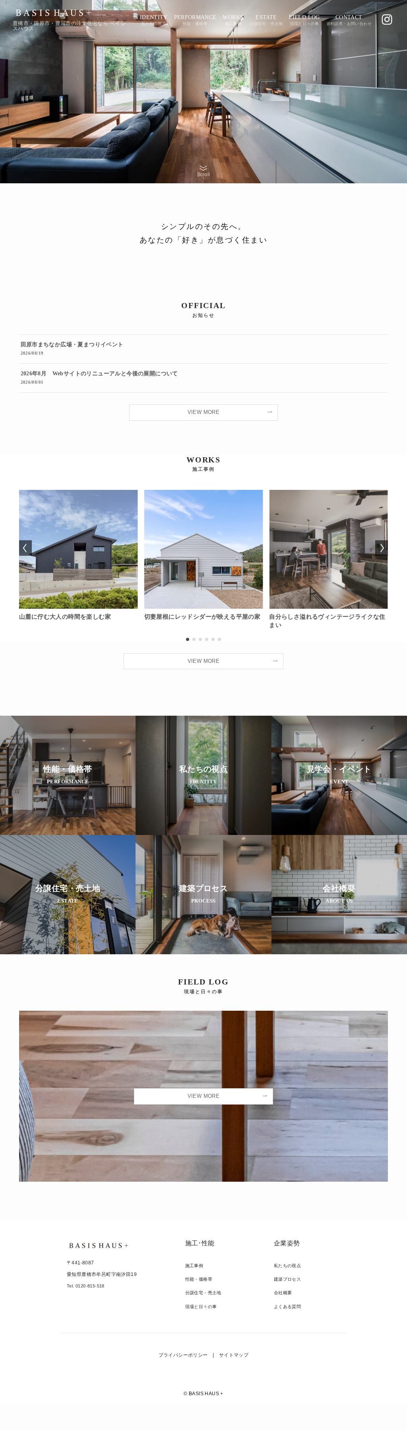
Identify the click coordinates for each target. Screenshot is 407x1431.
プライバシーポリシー (183, 1355)
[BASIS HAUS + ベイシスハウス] (53, 12)
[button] (187, 639)
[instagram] (387, 20)
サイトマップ (233, 1355)
